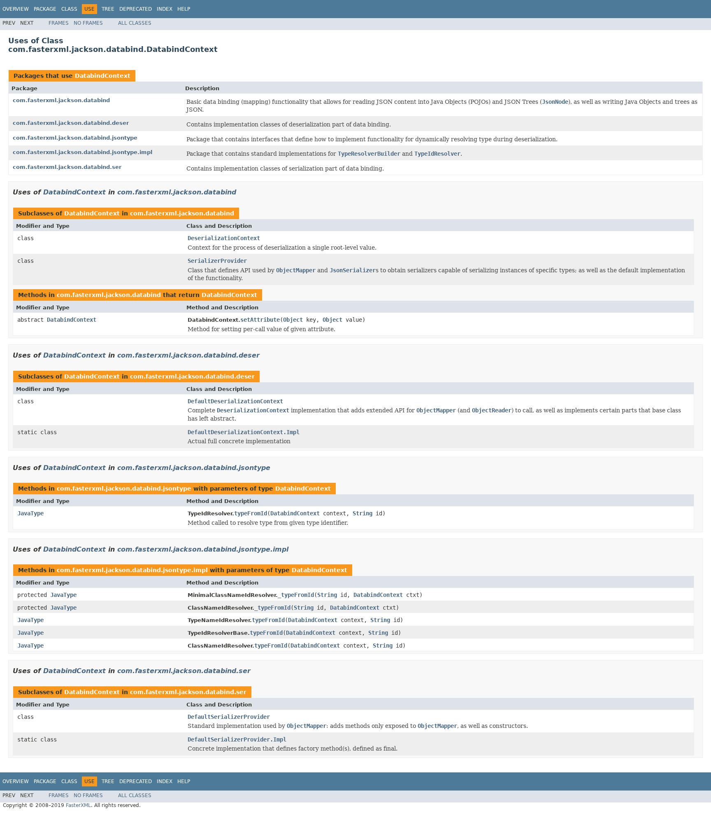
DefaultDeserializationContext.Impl (244, 432)
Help (183, 9)
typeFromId (250, 513)
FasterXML (78, 805)
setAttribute (260, 319)
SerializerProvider (217, 260)
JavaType (30, 513)
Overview (15, 9)
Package (45, 9)
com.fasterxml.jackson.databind (61, 100)
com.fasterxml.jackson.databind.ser (67, 167)
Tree (108, 9)
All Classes (134, 23)
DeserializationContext (224, 238)
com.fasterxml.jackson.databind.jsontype (75, 138)
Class (69, 9)
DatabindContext (102, 76)
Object (293, 319)
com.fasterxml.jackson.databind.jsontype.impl (82, 152)
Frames (59, 23)
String (362, 513)
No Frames (88, 23)
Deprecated (135, 9)
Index (164, 9)
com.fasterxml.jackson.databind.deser (71, 123)
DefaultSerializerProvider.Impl (237, 739)
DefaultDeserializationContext (235, 401)
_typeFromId (296, 595)
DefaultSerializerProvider (229, 716)
